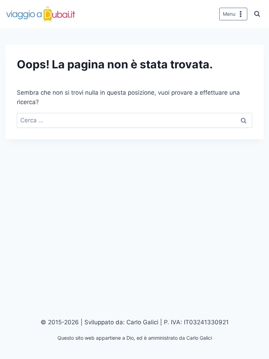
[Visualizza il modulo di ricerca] (257, 14)
